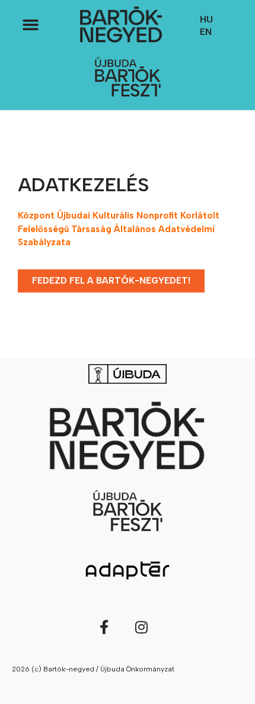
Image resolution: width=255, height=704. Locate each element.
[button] (30, 25)
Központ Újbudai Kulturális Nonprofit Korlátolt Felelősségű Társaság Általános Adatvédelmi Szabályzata (118, 228)
